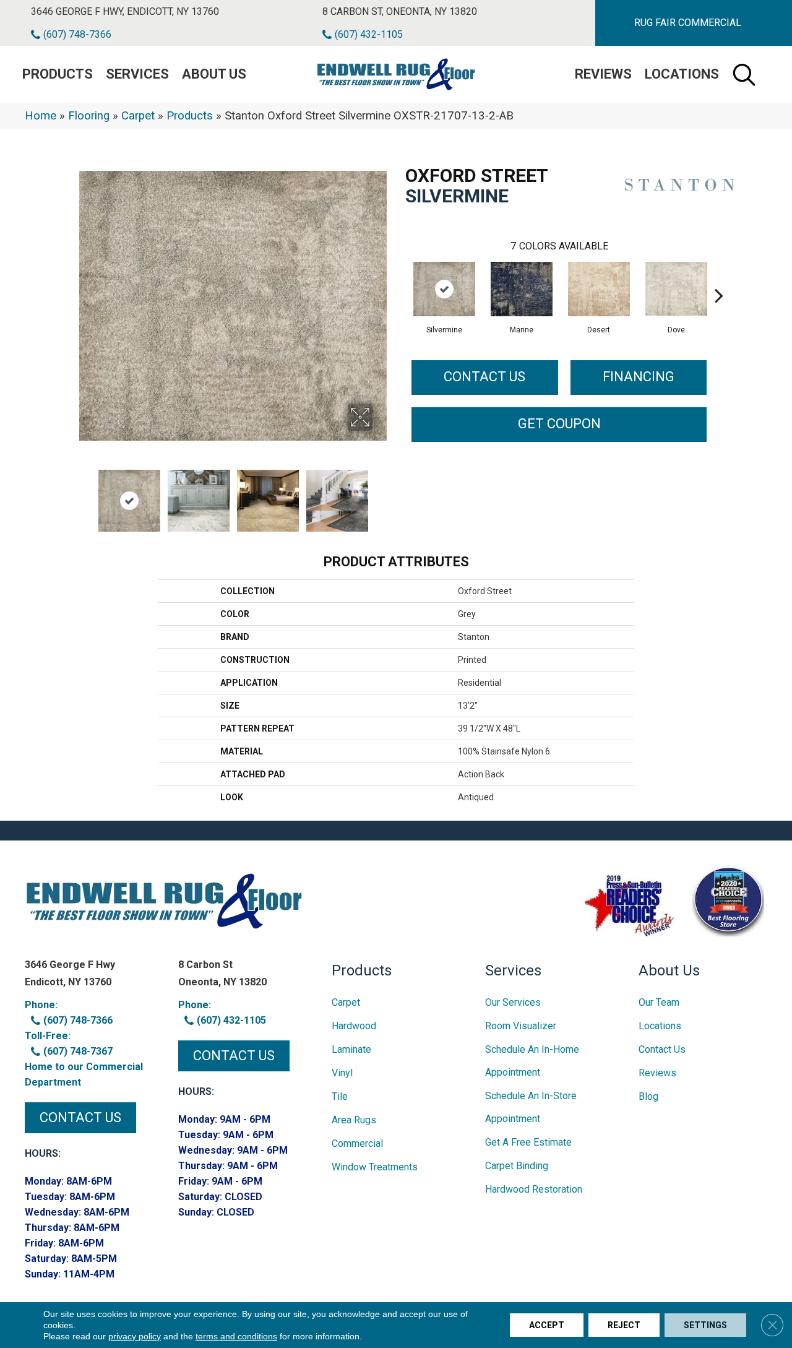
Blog (648, 1096)
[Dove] (676, 289)
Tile (340, 1096)
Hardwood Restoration (533, 1189)
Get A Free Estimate (528, 1142)
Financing (638, 376)
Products (189, 116)
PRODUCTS (57, 74)
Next (380, 494)
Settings (705, 1325)
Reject (624, 1325)
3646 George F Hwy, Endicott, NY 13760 (125, 11)
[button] (687, 23)
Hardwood (354, 1026)
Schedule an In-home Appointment (532, 1060)
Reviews (603, 74)
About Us (214, 74)
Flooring (89, 116)
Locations (682, 74)
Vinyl (342, 1073)
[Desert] (599, 289)
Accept (546, 1325)
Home (40, 116)
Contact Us (484, 376)
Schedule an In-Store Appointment (531, 1107)
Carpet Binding (516, 1166)
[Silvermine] (444, 289)
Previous (85, 494)
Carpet (138, 116)
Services (137, 74)
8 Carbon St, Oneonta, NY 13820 (399, 11)
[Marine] (522, 289)
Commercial (357, 1143)
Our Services (513, 1002)
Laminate (351, 1049)
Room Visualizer (520, 1026)
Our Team (659, 1002)
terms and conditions (236, 1336)
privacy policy (134, 1336)
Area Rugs (354, 1120)
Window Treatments (375, 1167)
